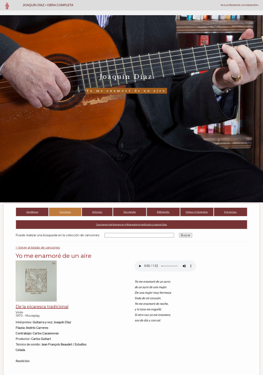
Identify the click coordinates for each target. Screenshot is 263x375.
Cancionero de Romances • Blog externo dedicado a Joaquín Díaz (131, 224)
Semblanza (32, 211)
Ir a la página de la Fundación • (240, 5)
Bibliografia (163, 211)
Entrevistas (230, 211)
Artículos (97, 211)
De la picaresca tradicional (42, 306)
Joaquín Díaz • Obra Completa (48, 5)
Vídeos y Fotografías (197, 211)
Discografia (129, 211)
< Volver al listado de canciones (38, 247)
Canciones (65, 211)
